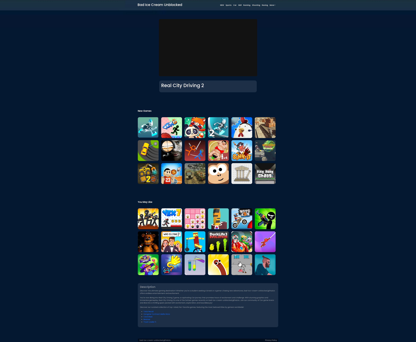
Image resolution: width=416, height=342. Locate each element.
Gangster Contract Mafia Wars (156, 314)
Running (246, 5)
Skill (240, 5)
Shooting (256, 5)
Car (234, 5)
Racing (265, 5)
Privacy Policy (271, 340)
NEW (222, 5)
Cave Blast (148, 316)
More (272, 5)
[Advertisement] (208, 47)
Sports (229, 5)
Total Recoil (148, 311)
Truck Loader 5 (149, 322)
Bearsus (146, 319)
